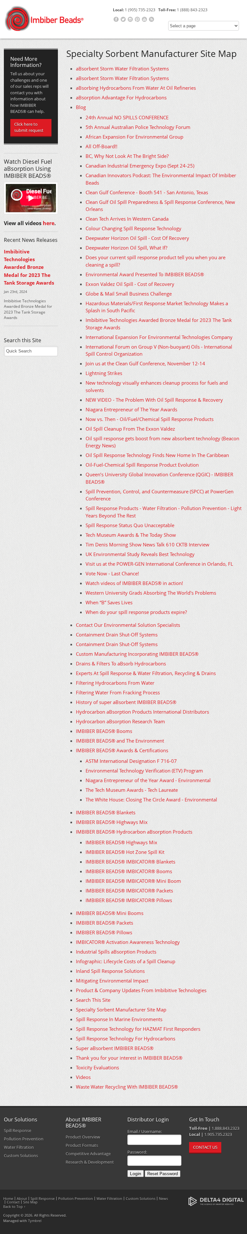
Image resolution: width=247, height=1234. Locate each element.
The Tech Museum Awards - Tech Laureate (132, 790)
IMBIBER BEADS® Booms (104, 731)
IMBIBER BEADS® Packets (104, 922)
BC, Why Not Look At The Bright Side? (127, 156)
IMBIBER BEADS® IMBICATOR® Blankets (130, 861)
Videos (83, 1077)
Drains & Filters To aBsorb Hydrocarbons (121, 663)
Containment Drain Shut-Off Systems (117, 634)
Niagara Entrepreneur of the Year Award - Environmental (148, 780)
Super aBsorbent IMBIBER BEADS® (114, 1048)
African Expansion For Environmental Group (134, 136)
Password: (137, 1152)
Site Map (30, 1202)
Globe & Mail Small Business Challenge (129, 293)
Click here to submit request (28, 127)
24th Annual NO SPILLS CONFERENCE (127, 117)
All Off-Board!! (101, 146)
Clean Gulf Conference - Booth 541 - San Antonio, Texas (147, 192)
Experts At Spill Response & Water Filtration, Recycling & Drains (146, 673)
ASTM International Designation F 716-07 (131, 761)
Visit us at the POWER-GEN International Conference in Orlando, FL (159, 564)
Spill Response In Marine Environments (119, 1019)
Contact (13, 1202)
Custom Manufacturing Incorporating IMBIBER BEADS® (137, 654)
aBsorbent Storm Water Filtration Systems (122, 68)
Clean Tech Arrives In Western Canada (127, 218)
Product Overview (83, 1137)
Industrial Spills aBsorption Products (116, 951)
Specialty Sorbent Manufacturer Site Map (121, 1009)
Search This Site (93, 1000)
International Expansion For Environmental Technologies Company (159, 337)
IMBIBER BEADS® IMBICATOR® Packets (129, 890)
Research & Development (90, 1162)
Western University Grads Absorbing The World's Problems (151, 593)
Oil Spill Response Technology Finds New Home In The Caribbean (157, 455)
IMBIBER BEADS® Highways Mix (112, 822)
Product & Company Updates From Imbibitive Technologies (141, 990)
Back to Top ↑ (14, 1206)
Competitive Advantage (88, 1153)
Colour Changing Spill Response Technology (133, 228)
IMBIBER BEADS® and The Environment (120, 740)
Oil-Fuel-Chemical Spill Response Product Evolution (142, 465)
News (163, 1198)
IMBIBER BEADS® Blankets (105, 812)
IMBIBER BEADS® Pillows (104, 932)
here (48, 223)
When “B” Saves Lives (109, 602)
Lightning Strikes (104, 373)
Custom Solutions (21, 1155)
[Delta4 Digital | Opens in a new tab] (215, 1200)
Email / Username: (144, 1131)
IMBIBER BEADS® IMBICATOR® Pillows (129, 900)
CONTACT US (205, 1147)
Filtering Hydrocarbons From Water (115, 683)
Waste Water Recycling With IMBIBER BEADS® (127, 1086)
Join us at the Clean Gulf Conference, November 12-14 (145, 363)
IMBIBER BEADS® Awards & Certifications (122, 750)
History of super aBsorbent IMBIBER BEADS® (126, 702)
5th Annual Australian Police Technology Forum (138, 127)
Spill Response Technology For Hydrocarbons (125, 1038)
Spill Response (17, 1130)
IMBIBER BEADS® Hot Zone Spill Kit (125, 852)
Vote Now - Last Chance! (112, 573)
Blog (81, 107)
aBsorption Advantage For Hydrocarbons (121, 97)
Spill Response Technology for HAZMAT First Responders (138, 1029)
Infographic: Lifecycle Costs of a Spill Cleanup (125, 961)
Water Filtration (19, 1147)
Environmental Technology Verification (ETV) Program (144, 770)
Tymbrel (34, 1220)
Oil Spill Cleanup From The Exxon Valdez (130, 428)
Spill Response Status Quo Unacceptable (130, 525)
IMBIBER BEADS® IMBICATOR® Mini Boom (133, 881)
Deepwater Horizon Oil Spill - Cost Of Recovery (137, 238)
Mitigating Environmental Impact (112, 980)
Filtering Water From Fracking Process (118, 692)
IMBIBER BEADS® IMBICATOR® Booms (129, 871)
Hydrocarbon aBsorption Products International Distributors (142, 711)
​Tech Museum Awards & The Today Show (131, 535)
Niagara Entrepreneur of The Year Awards (131, 409)
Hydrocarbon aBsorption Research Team (120, 721)
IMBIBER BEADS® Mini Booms (109, 913)
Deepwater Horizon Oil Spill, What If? (126, 247)
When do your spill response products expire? (136, 612)
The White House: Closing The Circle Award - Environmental (151, 799)
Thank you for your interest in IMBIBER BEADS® (129, 1058)
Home (8, 1198)
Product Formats (82, 1145)
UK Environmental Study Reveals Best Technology (140, 554)
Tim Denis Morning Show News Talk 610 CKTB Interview (147, 544)
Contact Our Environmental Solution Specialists (128, 625)
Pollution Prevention (23, 1139)
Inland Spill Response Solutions (110, 971)
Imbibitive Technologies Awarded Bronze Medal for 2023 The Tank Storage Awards (29, 267)
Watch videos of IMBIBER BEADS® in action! (134, 583)
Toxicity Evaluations (97, 1067)
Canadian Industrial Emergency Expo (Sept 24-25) (140, 165)
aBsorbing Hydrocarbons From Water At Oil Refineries (136, 88)
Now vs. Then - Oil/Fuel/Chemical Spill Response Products (150, 419)
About (22, 1198)
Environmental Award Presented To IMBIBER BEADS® (145, 274)
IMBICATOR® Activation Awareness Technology (128, 942)
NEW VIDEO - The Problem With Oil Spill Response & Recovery (154, 400)
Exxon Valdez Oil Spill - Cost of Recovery (130, 284)
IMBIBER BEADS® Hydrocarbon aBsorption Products (134, 831)
